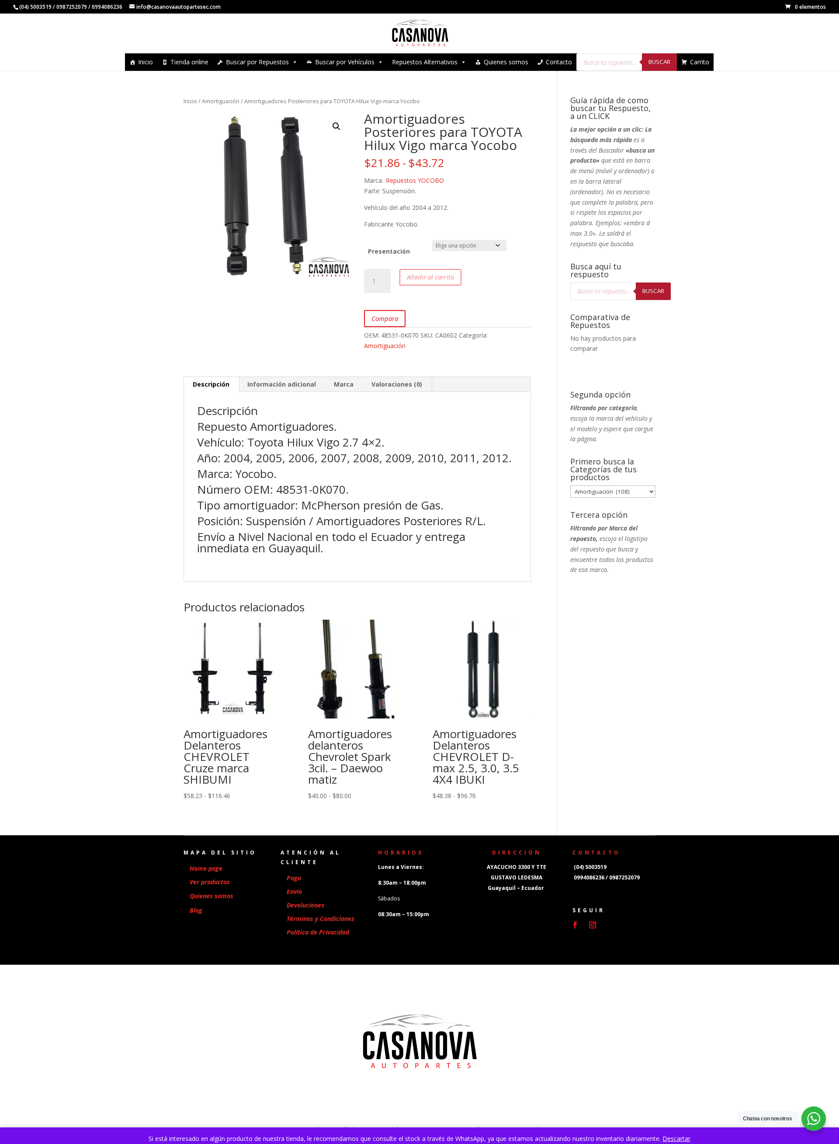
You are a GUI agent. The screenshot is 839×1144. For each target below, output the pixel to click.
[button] (336, 126)
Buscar (659, 62)
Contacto (559, 62)
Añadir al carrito (430, 276)
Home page (206, 868)
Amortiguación (220, 101)
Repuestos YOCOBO (415, 180)
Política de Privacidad (318, 932)
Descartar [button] (676, 1138)
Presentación (389, 251)
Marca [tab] (344, 384)
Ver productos (210, 882)
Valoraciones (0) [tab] (396, 384)
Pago (294, 878)
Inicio (145, 62)
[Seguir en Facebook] (575, 925)
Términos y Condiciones (320, 918)
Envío (294, 891)
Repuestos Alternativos (425, 62)
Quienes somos (506, 62)
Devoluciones (305, 905)
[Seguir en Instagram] (593, 925)
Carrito (699, 62)
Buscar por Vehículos (344, 62)
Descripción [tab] (211, 384)
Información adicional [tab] (281, 384)
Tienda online (189, 62)
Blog (196, 910)
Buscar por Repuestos (257, 62)
